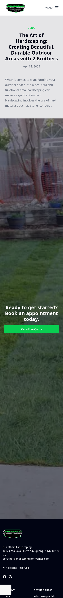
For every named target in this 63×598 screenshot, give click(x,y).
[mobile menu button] (56, 8)
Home (6, 596)
